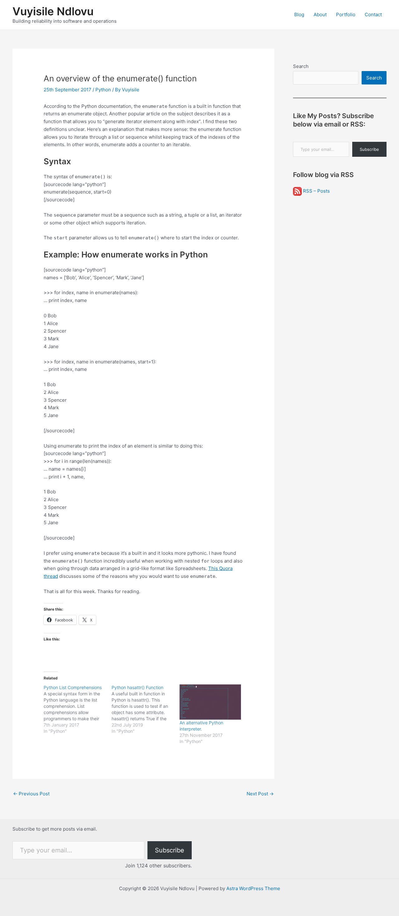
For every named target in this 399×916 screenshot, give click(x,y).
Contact (373, 14)
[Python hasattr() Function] (146, 709)
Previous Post (31, 794)
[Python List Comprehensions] (78, 709)
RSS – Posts (316, 191)
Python (103, 90)
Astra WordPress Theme (253, 888)
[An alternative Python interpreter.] (210, 702)
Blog (299, 14)
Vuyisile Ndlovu (53, 11)
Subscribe (369, 149)
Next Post (260, 794)
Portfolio (345, 14)
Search (301, 66)
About (320, 14)
